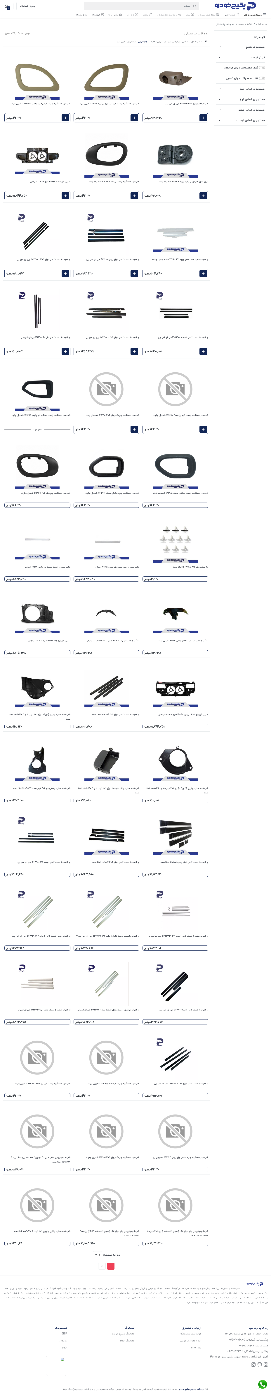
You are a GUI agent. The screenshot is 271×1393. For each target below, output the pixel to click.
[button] (254, 14)
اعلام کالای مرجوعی (190, 1340)
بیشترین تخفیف (158, 42)
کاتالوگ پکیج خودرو (123, 1333)
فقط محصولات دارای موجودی (240, 68)
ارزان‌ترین (131, 42)
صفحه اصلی (261, 24)
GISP (64, 1333)
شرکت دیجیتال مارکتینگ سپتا (76, 1389)
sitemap (196, 1347)
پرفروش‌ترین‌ (174, 42)
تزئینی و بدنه (245, 24)
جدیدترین (142, 42)
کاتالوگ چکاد (127, 1340)
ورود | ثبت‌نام (27, 6)
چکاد (64, 1347)
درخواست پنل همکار (190, 1333)
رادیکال (63, 1340)
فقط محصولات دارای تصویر (242, 78)
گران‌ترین (121, 42)
